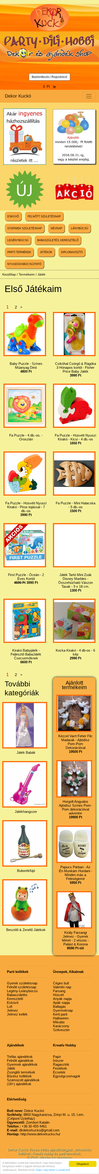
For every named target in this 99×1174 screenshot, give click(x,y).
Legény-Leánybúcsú (22, 991)
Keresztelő (15, 999)
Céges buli (61, 983)
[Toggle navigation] (88, 96)
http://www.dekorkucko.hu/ (33, 1134)
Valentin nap (62, 987)
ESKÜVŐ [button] (13, 216)
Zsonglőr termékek (21, 1072)
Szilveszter (61, 1030)
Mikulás (59, 1022)
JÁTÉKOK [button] (46, 252)
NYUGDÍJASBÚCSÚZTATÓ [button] (24, 264)
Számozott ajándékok (23, 1080)
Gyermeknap (63, 1010)
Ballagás (59, 1006)
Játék (41, 274)
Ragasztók (61, 1064)
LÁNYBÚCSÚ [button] (79, 228)
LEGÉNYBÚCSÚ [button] (18, 240)
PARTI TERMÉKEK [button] (19, 252)
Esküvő (12, 1003)
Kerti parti (60, 1014)
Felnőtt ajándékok (20, 1060)
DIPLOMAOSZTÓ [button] (72, 252)
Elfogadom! (83, 1164)
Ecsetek (59, 1072)
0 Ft (47, 86)
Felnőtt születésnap (21, 987)
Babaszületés (17, 995)
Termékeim (27, 274)
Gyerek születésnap (22, 983)
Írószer (58, 1060)
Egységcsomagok (66, 1076)
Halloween (61, 1018)
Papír (57, 1057)
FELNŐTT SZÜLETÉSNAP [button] (44, 216)
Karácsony (61, 1026)
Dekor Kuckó (18, 95)
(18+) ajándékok (19, 1084)
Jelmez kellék (17, 1014)
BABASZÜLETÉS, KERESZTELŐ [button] (58, 240)
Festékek (60, 1068)
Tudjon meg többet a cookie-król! (52, 1169)
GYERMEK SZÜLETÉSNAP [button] (24, 228)
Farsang (59, 991)
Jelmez (12, 1010)
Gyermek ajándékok (22, 1064)
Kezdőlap (9, 274)
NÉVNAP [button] (56, 228)
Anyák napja (62, 999)
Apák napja (61, 1003)
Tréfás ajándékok (20, 1057)
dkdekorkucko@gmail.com (33, 1130)
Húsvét (58, 995)
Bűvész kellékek (19, 1076)
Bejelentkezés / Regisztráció (49, 77)
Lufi (9, 1006)
